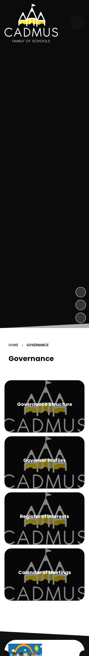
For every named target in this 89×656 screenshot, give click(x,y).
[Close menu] (77, 23)
